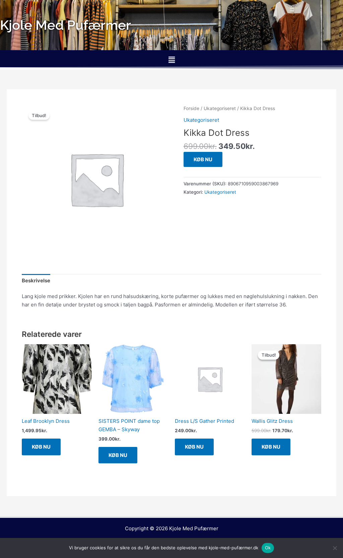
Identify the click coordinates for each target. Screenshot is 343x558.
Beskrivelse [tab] (36, 280)
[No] (334, 548)
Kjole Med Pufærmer (193, 528)
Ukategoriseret (220, 108)
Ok (268, 547)
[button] (171, 60)
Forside (191, 108)
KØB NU (203, 159)
